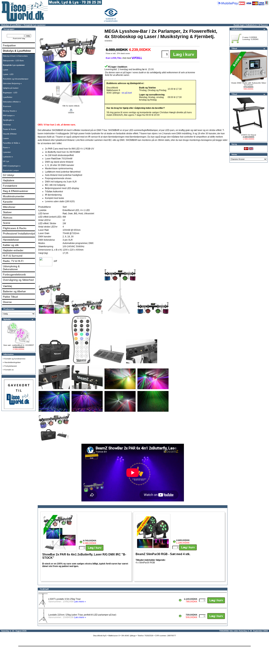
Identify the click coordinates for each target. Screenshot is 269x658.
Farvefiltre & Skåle (10, 143)
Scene (6, 222)
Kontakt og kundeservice (14, 359)
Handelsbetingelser (12, 362)
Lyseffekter (7, 97)
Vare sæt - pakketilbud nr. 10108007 (18, 345)
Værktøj (7, 286)
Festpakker (9, 45)
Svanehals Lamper (11, 170)
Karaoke (8, 201)
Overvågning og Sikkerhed (18, 279)
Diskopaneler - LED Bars (13, 61)
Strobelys (7, 125)
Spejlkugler (7, 120)
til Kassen (263, 25)
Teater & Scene (9, 129)
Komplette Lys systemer (35, 25)
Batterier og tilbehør (14, 291)
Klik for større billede (71, 106)
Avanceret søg (19, 38)
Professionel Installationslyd (19, 233)
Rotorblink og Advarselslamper (15, 79)
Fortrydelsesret (10, 366)
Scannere (7, 106)
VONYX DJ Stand (248, 135)
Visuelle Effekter (10, 134)
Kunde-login (239, 25)
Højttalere (8, 180)
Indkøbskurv (251, 25)
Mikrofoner (9, 206)
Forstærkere (10, 185)
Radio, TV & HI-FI (13, 261)
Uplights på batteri (10, 88)
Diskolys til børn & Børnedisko (15, 56)
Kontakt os (9, 370)
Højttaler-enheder (13, 250)
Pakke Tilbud (10, 296)
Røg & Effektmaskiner (15, 191)
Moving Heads (9, 111)
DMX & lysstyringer (11, 166)
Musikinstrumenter (13, 196)
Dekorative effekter (11, 102)
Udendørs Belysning (11, 83)
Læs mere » (80, 601)
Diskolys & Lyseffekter (11, 25)
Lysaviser (7, 152)
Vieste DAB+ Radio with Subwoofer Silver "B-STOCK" (248, 84)
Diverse (7, 302)
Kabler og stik (11, 245)
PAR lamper (8, 115)
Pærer (5, 148)
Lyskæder (7, 157)
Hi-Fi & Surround (12, 255)
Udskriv (71, 113)
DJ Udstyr (8, 175)
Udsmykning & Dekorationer (11, 268)
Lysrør (5, 70)
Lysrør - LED (8, 74)
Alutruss (7, 217)
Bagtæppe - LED (10, 93)
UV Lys (6, 161)
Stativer (7, 212)
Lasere (6, 138)
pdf (55, 261)
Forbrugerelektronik (14, 274)
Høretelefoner (11, 239)
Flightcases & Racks (14, 228)
